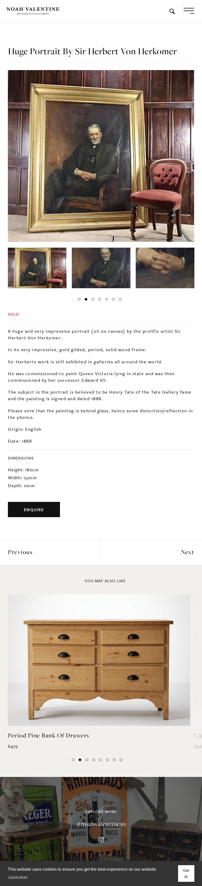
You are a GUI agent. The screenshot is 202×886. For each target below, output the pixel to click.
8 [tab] (121, 753)
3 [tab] (93, 292)
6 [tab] (113, 292)
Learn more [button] (18, 876)
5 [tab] (106, 292)
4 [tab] (99, 292)
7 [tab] (120, 292)
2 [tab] (86, 292)
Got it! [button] (186, 873)
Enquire (34, 503)
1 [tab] (79, 292)
